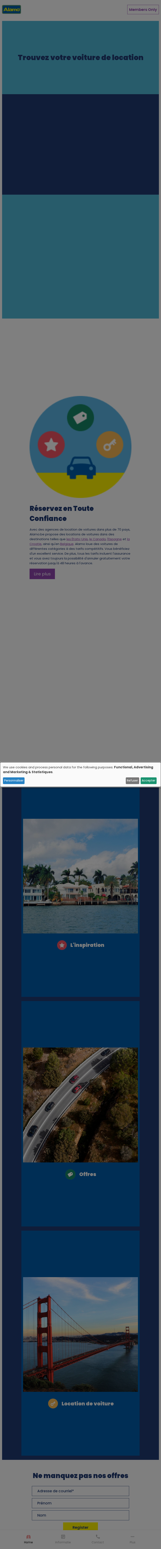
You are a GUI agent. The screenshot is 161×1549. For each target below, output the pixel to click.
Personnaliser (13, 781)
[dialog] (80, 774)
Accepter (148, 781)
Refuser (132, 781)
